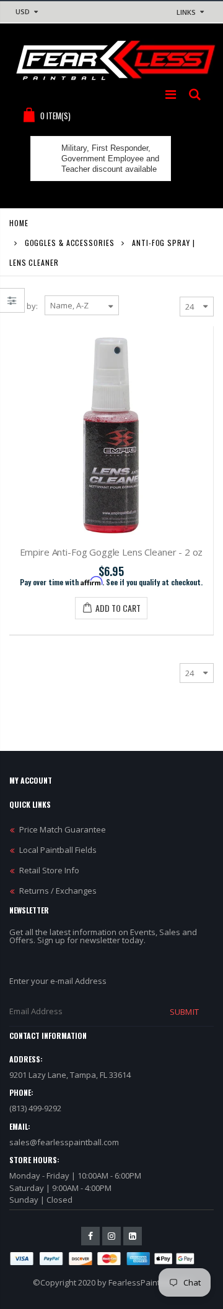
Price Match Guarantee (62, 829)
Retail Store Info (49, 870)
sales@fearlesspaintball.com (64, 1142)
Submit (184, 1011)
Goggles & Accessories (70, 242)
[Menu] (170, 94)
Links (186, 12)
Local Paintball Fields (58, 849)
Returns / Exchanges (58, 890)
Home (18, 223)
